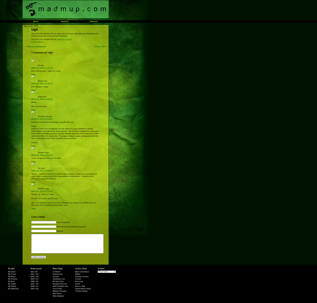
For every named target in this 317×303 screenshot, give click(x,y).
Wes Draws (57, 293)
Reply (33, 74)
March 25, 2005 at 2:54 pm (42, 170)
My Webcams (13, 289)
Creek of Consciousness (36, 46)
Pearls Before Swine (83, 289)
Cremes (56, 276)
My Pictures (12, 279)
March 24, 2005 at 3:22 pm (42, 83)
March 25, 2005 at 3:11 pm (42, 191)
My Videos (12, 286)
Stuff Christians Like (60, 286)
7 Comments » (38, 42)
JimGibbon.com (59, 279)
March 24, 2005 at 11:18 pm (42, 155)
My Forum (12, 274)
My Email (11, 272)
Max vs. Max (80, 286)
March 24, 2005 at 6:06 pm (42, 119)
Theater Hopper (81, 291)
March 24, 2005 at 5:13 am (42, 68)
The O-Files (57, 289)
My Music (11, 276)
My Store (11, 281)
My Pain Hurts (58, 281)
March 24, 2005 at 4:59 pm (42, 99)
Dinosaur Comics (82, 276)
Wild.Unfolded (58, 296)
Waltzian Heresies (60, 291)
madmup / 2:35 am (64, 39)
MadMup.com (65, 9)
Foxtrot (78, 279)
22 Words (56, 272)
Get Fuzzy (79, 281)
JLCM (77, 284)
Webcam (93, 21)
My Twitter (12, 284)
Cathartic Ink (58, 274)
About (35, 21)
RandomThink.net (60, 284)
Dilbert (77, 274)
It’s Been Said (99, 46)
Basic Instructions (82, 272)
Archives (64, 21)
